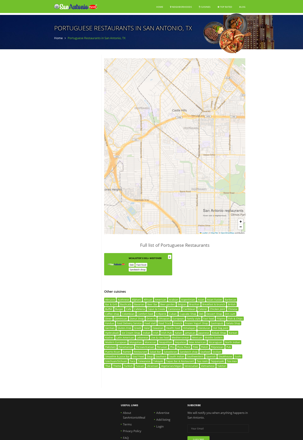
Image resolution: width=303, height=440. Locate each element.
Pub (228, 347)
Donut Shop (137, 318)
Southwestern (195, 356)
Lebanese (142, 337)
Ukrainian (152, 366)
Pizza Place (183, 347)
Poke (195, 347)
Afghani (136, 299)
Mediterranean (180, 337)
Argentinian (188, 299)
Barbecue (230, 299)
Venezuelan (191, 366)
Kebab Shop (219, 332)
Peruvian (162, 347)
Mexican (197, 337)
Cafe (128, 309)
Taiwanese (144, 361)
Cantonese (174, 309)
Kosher (109, 337)
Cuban (173, 313)
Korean (233, 332)
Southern (161, 356)
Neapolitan (165, 342)
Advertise (162, 413)
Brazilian (194, 304)
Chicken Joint (217, 309)
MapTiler (214, 232)
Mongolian (135, 342)
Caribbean (189, 309)
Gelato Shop (233, 323)
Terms (127, 424)
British (232, 304)
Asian (201, 299)
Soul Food (138, 356)
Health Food (173, 328)
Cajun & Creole (156, 309)
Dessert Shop (214, 313)
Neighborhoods (181, 6)
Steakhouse (225, 356)
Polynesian (217, 347)
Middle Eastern (214, 337)
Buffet (108, 309)
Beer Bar (152, 304)
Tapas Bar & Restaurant (180, 361)
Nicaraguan (215, 342)
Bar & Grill (111, 304)
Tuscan (140, 366)
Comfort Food (145, 313)
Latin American (125, 337)
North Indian (232, 342)
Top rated (226, 6)
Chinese (232, 309)
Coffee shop (112, 313)
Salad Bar (155, 351)
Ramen (127, 351)
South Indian (176, 356)
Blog (242, 6)
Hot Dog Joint (220, 328)
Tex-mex (232, 361)
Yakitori (221, 366)
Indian (146, 332)
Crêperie (161, 313)
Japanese (203, 332)
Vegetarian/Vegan (171, 366)
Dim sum (230, 313)
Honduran (204, 328)
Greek (137, 328)
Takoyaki (158, 361)
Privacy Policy (132, 431)
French (178, 323)
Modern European (116, 342)
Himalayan (189, 328)
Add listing (163, 420)
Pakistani (110, 347)
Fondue (109, 323)
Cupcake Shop (188, 313)
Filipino (221, 318)
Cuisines (205, 6)
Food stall (150, 323)
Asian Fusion (214, 299)
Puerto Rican (112, 351)
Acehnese (123, 299)
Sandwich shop (138, 269)
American (160, 299)
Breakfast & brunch (213, 304)
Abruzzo (110, 299)
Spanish (211, 356)
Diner (108, 318)
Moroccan (150, 342)
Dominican (121, 318)
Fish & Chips (235, 318)
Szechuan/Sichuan (116, 361)
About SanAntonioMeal (134, 415)
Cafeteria (139, 309)
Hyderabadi (112, 332)
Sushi (238, 356)
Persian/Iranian (145, 347)
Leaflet (204, 232)
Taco (132, 361)
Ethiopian (164, 318)
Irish (156, 332)
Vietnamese (208, 366)
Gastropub (217, 323)
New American (197, 342)
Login (160, 426)
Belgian (182, 304)
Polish (204, 347)
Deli (132, 264)
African (148, 299)
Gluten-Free (124, 328)
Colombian (128, 313)
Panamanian (126, 347)
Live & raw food (160, 337)
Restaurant (140, 351)
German (110, 328)
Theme (117, 366)
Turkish (128, 366)
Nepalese (180, 342)
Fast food (141, 264)
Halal (147, 328)
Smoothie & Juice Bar (117, 356)
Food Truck (165, 323)
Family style (193, 318)
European (178, 318)
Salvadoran (170, 351)
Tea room (202, 361)
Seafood (205, 351)
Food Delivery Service (129, 323)
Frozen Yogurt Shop (196, 323)
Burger (119, 309)
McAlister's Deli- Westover (145, 258)
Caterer (202, 309)
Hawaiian (158, 328)
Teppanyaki (217, 361)
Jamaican (190, 332)
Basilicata (125, 304)
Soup (150, 356)
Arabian (173, 299)
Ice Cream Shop (131, 332)
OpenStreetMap (227, 232)
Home (159, 6)
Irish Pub (166, 332)
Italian (178, 332)
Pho (172, 347)
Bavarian (139, 304)
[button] (240, 221)
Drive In (151, 318)
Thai (107, 366)
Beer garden (167, 304)
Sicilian (217, 351)
